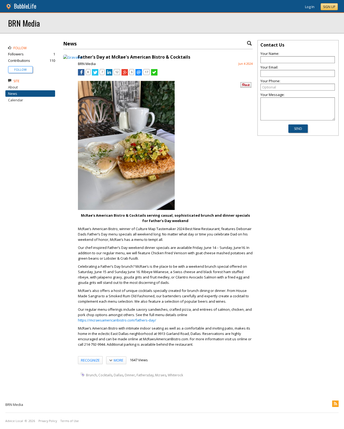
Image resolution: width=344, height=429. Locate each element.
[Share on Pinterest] (246, 86)
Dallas (118, 375)
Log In (309, 6)
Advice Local (14, 421)
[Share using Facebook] (81, 74)
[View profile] (72, 57)
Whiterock (175, 375)
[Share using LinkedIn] (109, 74)
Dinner (130, 375)
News (12, 93)
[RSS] (335, 404)
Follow (20, 69)
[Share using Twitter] (95, 74)
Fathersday (145, 375)
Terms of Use (69, 421)
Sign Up (329, 7)
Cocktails (105, 375)
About (13, 87)
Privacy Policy (47, 421)
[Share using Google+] (124, 74)
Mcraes (160, 375)
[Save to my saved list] (154, 74)
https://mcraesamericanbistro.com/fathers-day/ (117, 320)
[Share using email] (138, 74)
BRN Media (24, 23)
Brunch (91, 375)
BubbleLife (25, 6)
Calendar (15, 100)
